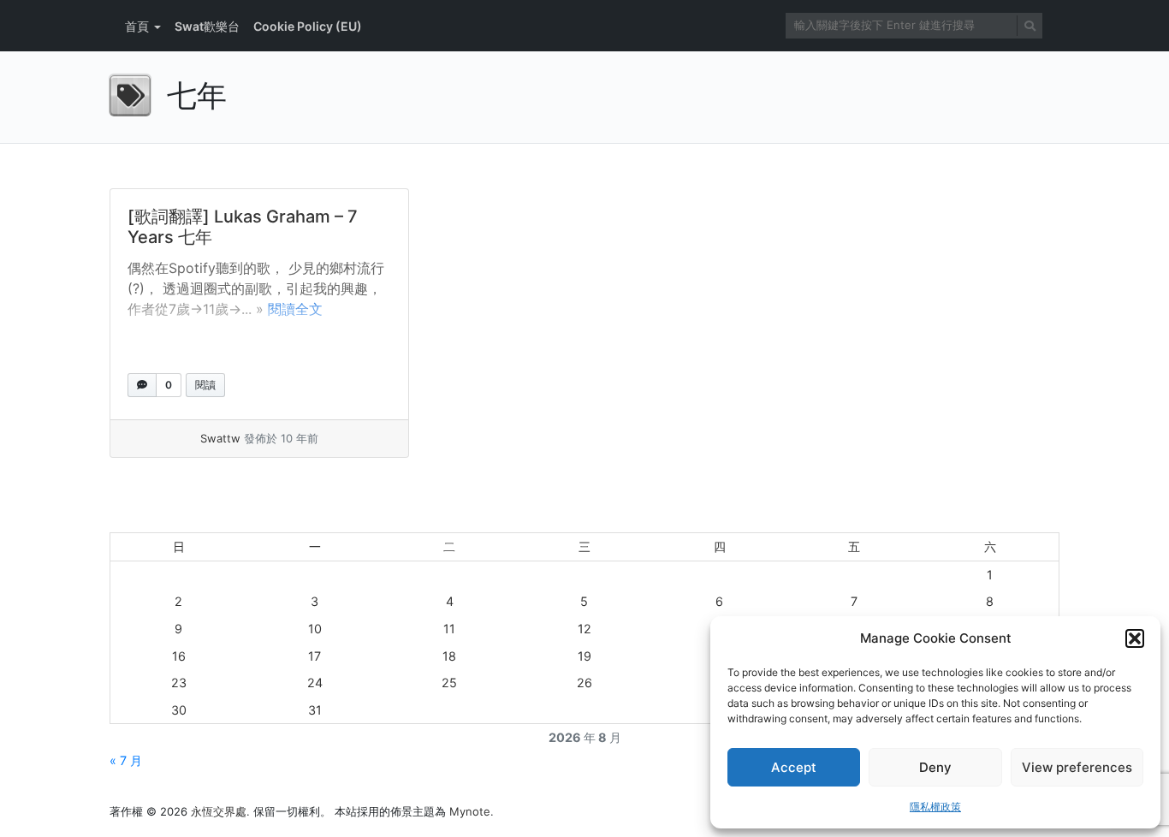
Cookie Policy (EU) (307, 26)
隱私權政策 (935, 806)
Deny (935, 767)
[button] (1134, 638)
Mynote (469, 811)
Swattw (220, 438)
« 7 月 (126, 760)
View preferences (1077, 767)
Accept (793, 767)
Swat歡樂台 (207, 26)
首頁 (137, 26)
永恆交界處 (218, 811)
